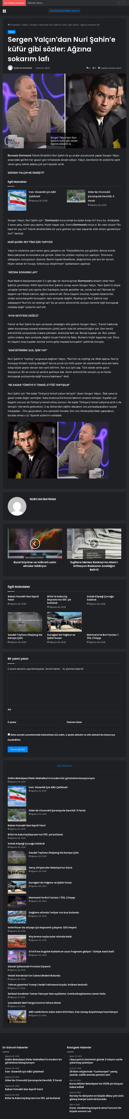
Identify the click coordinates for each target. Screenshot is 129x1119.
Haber (25, 24)
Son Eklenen (64, 765)
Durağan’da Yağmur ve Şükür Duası (61, 636)
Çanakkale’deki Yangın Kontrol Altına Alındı (34, 1003)
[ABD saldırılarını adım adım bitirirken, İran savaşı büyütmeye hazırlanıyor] (17, 1016)
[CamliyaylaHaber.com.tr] (64, 10)
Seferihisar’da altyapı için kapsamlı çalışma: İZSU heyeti (42, 927)
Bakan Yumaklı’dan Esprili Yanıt (23, 598)
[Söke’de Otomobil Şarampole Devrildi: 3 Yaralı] (76, 196)
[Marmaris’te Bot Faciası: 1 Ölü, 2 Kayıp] (104, 622)
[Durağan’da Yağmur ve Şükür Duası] (64, 622)
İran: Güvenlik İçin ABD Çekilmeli (48, 787)
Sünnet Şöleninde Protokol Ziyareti (29, 966)
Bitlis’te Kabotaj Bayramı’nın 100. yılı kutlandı (59, 600)
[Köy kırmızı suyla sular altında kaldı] (17, 941)
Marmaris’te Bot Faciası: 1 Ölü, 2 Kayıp (102, 636)
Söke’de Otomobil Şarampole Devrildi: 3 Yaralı (51, 3)
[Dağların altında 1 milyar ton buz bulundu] (17, 917)
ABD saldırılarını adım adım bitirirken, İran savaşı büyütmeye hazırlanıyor (73, 1012)
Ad (10, 709)
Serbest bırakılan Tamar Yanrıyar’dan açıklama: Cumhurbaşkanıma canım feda (56, 993)
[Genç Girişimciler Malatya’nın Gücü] (17, 872)
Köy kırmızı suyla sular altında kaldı (50, 936)
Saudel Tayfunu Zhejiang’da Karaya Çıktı (25, 636)
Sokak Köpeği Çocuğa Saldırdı (100, 598)
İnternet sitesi (74, 722)
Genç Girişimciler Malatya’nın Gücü (50, 867)
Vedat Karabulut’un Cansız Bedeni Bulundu (34, 975)
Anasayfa (15, 24)
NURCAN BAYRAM (23, 68)
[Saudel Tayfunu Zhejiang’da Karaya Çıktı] (25, 622)
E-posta (13, 722)
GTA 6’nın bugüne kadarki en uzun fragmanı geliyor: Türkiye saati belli (71, 951)
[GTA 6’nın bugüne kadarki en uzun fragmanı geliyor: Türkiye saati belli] (17, 956)
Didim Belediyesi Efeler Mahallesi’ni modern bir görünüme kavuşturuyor (51, 778)
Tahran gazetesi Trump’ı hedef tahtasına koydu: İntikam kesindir (48, 984)
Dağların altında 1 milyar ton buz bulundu (54, 912)
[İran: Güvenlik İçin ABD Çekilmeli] (17, 200)
